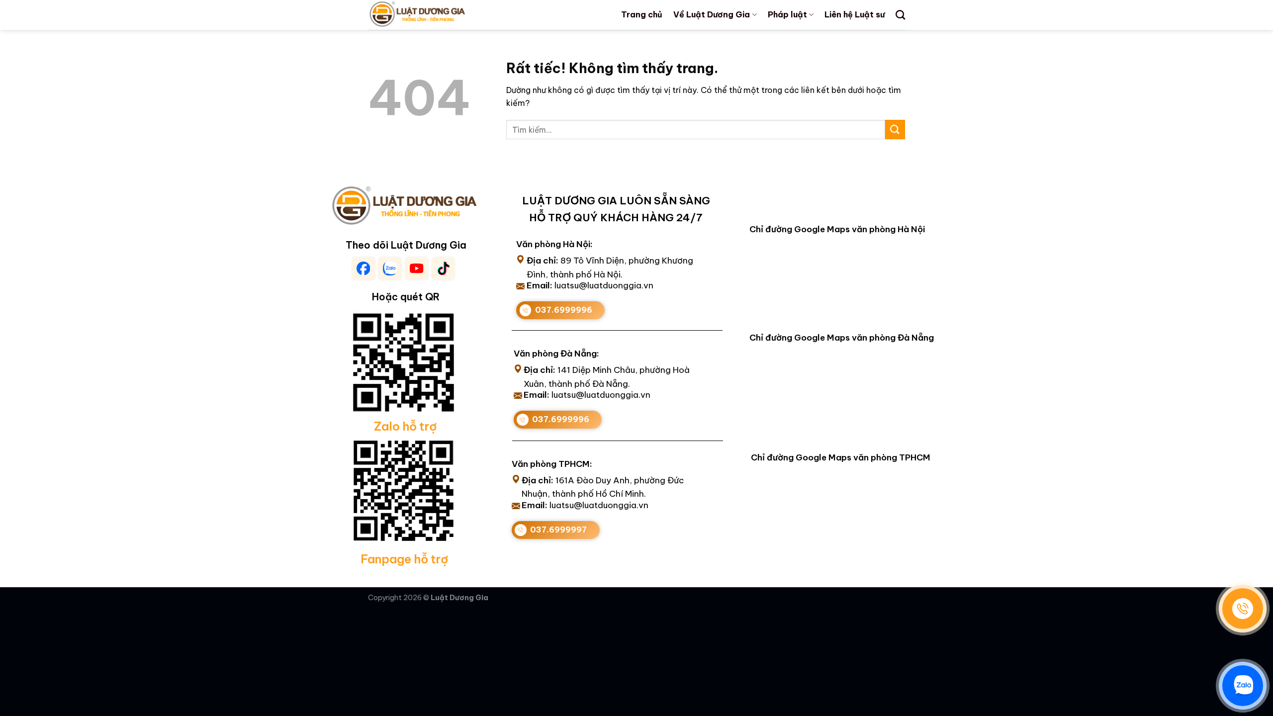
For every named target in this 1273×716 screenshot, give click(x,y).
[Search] (900, 14)
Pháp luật (787, 14)
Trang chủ (641, 14)
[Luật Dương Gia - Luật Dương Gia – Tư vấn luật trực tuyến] (434, 15)
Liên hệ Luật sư (854, 14)
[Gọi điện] (1242, 608)
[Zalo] (1242, 685)
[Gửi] (895, 129)
